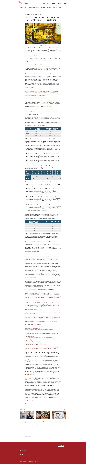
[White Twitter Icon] (24, 454)
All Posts (21, 7)
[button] (65, 7)
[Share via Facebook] (25, 400)
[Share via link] (32, 400)
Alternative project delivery (34, 7)
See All (65, 409)
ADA (26, 7)
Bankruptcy (55, 7)
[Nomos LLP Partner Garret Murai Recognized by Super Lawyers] (27, 415)
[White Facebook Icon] (22, 454)
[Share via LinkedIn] (29, 400)
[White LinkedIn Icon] (20, 454)
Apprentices (43, 7)
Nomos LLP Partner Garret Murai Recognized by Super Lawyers (26, 421)
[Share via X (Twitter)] (27, 400)
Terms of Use (36, 461)
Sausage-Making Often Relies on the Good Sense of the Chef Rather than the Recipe (43, 421)
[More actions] (60, 14)
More (60, 7)
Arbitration (49, 7)
